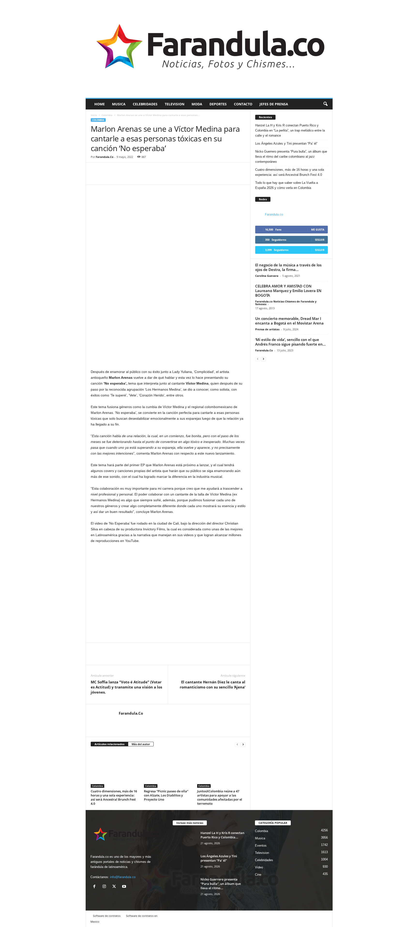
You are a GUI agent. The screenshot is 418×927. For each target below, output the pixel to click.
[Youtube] (124, 887)
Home (99, 104)
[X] (115, 887)
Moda (197, 104)
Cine (258, 874)
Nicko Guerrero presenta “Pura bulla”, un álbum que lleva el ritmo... (221, 883)
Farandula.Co (104, 157)
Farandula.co (274, 214)
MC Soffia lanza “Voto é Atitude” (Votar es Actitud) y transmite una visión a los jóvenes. (126, 687)
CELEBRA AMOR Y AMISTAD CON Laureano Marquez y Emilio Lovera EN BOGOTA (288, 291)
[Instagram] (105, 887)
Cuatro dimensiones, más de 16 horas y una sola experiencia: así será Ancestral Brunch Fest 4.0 (114, 797)
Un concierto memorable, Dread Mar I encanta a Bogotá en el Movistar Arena (289, 320)
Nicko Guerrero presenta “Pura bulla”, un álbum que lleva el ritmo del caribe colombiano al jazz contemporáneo (291, 156)
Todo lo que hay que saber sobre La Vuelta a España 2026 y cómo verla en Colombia (286, 185)
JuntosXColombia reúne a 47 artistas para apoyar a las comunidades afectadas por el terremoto (219, 797)
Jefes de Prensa (274, 104)
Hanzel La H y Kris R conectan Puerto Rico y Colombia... (222, 835)
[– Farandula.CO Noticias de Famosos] (209, 49)
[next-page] (243, 744)
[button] (325, 104)
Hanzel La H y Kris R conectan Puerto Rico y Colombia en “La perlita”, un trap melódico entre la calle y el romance (290, 130)
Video (259, 867)
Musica (119, 104)
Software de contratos (106, 916)
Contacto (243, 104)
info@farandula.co (122, 877)
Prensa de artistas (267, 329)
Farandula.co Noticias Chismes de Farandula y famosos (285, 303)
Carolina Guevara (266, 276)
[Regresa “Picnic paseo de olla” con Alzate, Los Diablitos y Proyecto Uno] (168, 769)
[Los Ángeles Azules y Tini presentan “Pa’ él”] (185, 863)
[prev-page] (237, 744)
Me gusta (317, 229)
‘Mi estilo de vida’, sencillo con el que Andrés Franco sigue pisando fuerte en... (290, 342)
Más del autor (141, 744)
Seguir (319, 239)
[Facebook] (95, 177)
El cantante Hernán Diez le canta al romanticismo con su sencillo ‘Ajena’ (212, 684)
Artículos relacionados (109, 744)
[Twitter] (107, 177)
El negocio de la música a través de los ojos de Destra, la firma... (288, 267)
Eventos (261, 845)
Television (174, 104)
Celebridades (145, 104)
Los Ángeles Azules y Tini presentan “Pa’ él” (286, 143)
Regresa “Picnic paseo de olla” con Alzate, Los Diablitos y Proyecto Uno (166, 795)
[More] (118, 177)
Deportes (218, 104)
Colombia (107, 115)
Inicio (94, 115)
